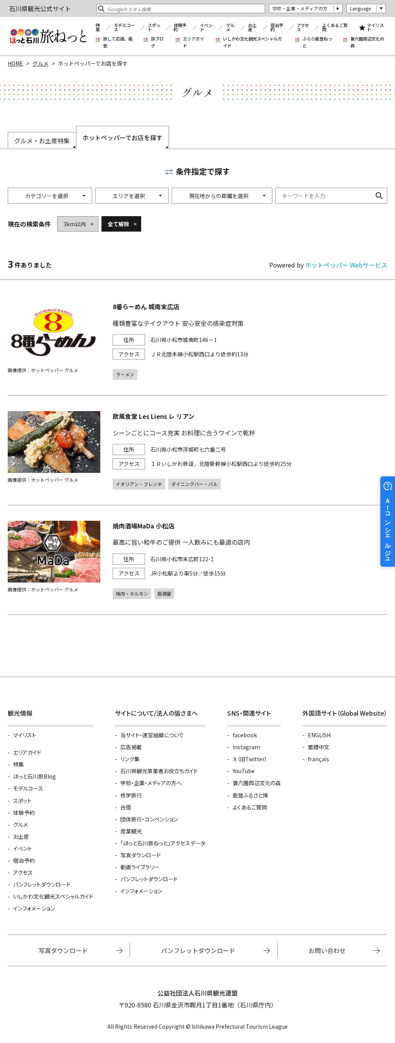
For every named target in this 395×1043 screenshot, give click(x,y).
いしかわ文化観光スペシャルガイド (252, 42)
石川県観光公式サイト (47, 36)
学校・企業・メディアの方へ (151, 783)
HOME (15, 63)
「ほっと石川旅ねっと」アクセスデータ (162, 843)
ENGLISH (319, 735)
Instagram (246, 747)
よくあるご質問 (335, 27)
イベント (206, 27)
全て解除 (118, 224)
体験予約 (180, 27)
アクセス (303, 27)
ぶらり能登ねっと (317, 42)
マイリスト (375, 27)
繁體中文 (318, 747)
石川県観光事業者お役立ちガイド (159, 771)
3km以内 (75, 224)
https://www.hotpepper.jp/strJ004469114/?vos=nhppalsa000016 (197, 450)
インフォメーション (34, 908)
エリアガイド (193, 42)
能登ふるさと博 (250, 795)
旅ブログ (157, 42)
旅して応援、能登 (118, 42)
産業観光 (131, 831)
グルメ (230, 27)
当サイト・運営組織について (152, 735)
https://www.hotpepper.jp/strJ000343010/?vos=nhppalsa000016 (197, 340)
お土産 (252, 27)
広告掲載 (131, 747)
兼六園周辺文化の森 (367, 42)
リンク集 (130, 759)
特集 (98, 27)
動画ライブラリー (139, 867)
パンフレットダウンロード (42, 884)
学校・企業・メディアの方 (299, 8)
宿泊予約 (276, 27)
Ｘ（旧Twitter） (250, 759)
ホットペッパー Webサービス (346, 264)
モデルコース (124, 27)
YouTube (244, 771)
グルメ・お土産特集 (42, 140)
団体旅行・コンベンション (149, 819)
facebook (245, 735)
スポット (154, 27)
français (318, 759)
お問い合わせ (327, 950)
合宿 (125, 807)
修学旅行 (131, 795)
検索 (379, 195)
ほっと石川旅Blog (34, 776)
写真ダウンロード (140, 855)
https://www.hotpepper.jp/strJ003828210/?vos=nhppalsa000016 (197, 560)
